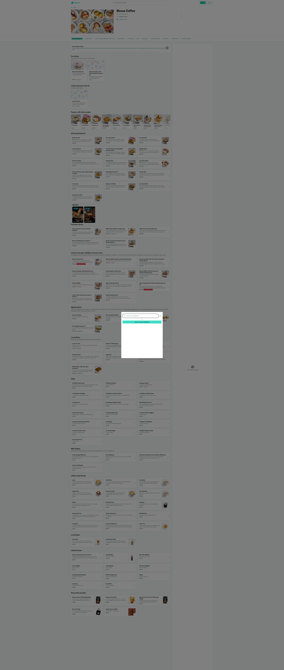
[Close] (160, 316)
